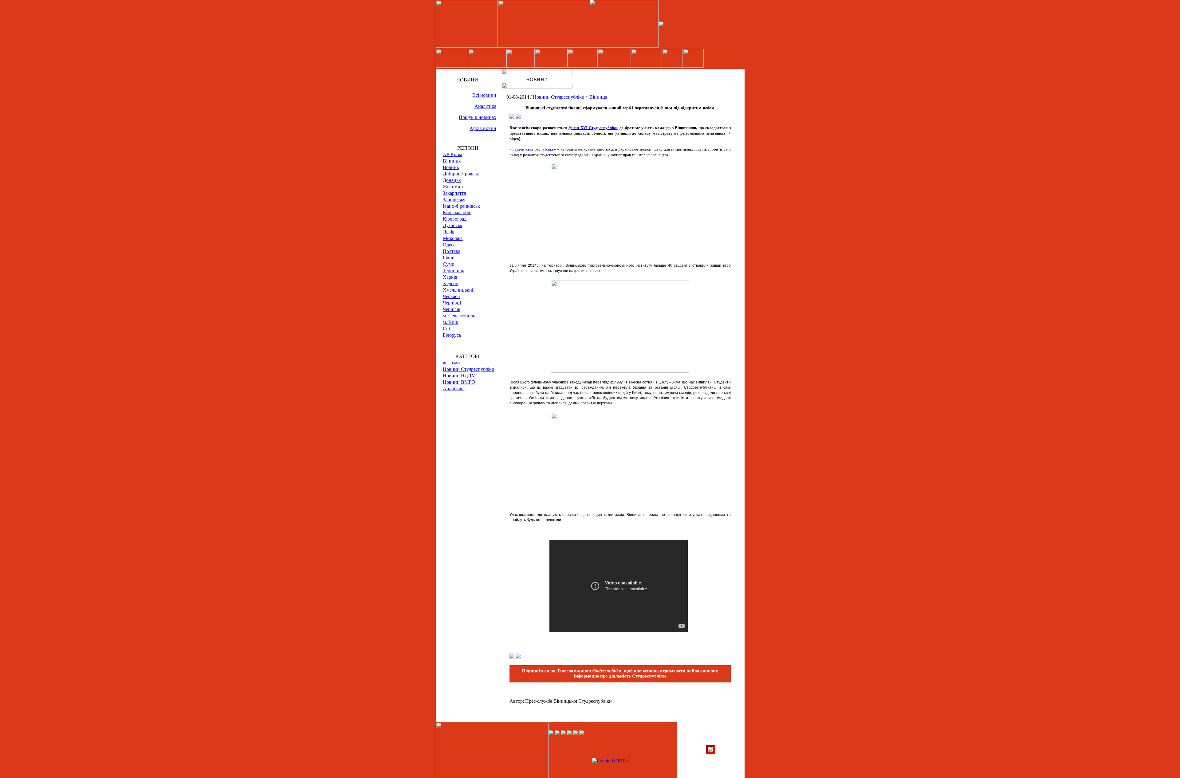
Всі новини (484, 95)
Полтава (451, 251)
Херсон (450, 283)
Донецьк (452, 180)
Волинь (451, 167)
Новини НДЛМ (459, 375)
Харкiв (450, 277)
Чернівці (452, 302)
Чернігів (451, 309)
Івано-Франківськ (461, 206)
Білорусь (452, 335)
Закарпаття (454, 193)
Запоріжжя (454, 199)
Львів (448, 231)
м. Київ (450, 322)
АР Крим (452, 154)
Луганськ (452, 225)
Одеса (449, 244)
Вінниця (452, 160)
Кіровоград (454, 219)
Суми (448, 264)
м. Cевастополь (459, 315)
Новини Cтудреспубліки (468, 369)
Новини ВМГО (459, 382)
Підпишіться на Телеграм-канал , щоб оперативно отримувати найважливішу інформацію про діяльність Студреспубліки (620, 673)
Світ (447, 328)
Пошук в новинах (477, 117)
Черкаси (451, 296)
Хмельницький (459, 290)
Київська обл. (457, 212)
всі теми (451, 362)
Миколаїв (453, 238)
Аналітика (485, 106)
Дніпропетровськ (461, 173)
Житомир (453, 186)
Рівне (448, 257)
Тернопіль (453, 270)
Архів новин (483, 128)
